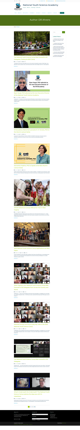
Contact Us (55, 12)
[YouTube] (19, 419)
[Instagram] (17, 419)
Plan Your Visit (25, 12)
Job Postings (20, 424)
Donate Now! (16, 424)
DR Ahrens (21, 61)
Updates (25, 61)
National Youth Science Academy (40, 5)
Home (16, 12)
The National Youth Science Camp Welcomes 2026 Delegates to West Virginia (58, 40)
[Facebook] (14, 419)
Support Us (49, 12)
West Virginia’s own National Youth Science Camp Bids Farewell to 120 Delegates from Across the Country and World (31, 287)
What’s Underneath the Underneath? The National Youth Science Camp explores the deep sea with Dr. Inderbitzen (32, 394)
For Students (32, 12)
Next (34, 406)
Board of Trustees (25, 424)
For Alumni (43, 12)
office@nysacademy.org (53, 417)
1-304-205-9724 (52, 416)
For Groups (38, 12)
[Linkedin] (16, 419)
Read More (15, 66)
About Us (19, 12)
